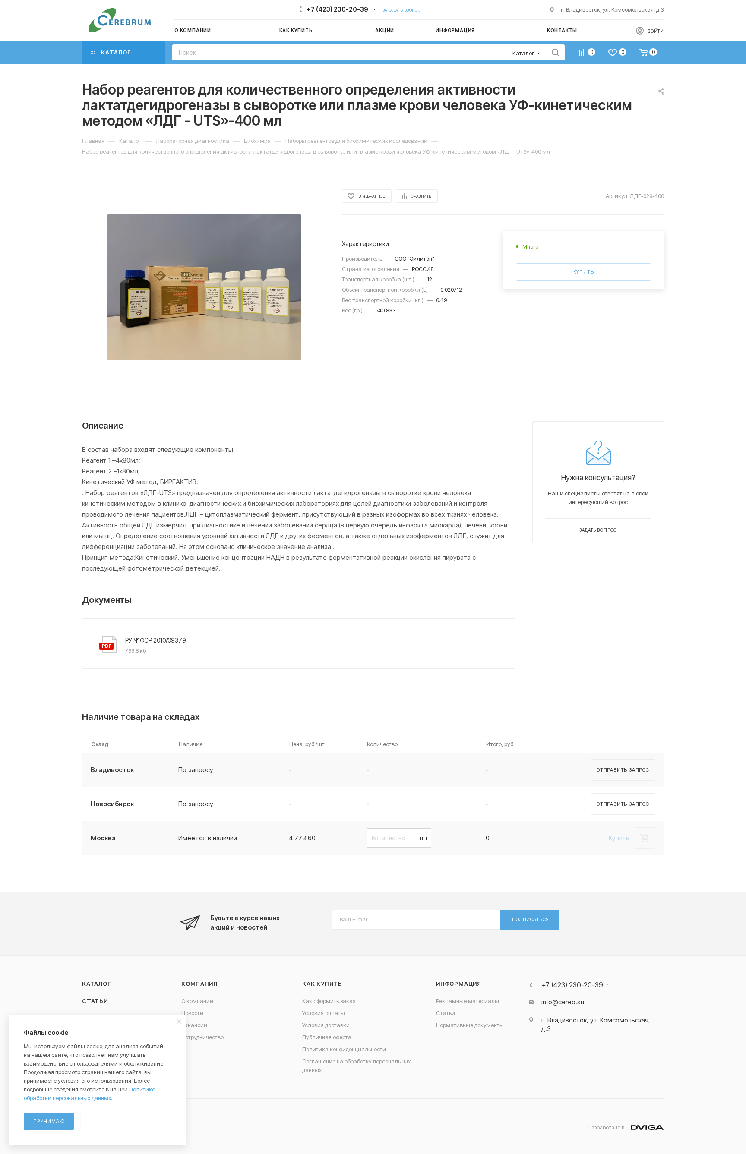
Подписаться (530, 919)
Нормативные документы (470, 1025)
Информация (458, 983)
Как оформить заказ (328, 1000)
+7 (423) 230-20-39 (337, 9)
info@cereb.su (562, 1002)
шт (424, 838)
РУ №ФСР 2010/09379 (155, 640)
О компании (197, 1000)
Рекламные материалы (467, 1000)
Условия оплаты (323, 1012)
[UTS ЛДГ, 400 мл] (204, 287)
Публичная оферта (326, 1037)
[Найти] (555, 52)
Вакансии (194, 1025)
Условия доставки (326, 1025)
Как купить (322, 983)
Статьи (95, 1000)
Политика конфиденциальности (344, 1049)
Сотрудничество (202, 1037)
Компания (199, 983)
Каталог (96, 983)
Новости (192, 1012)
